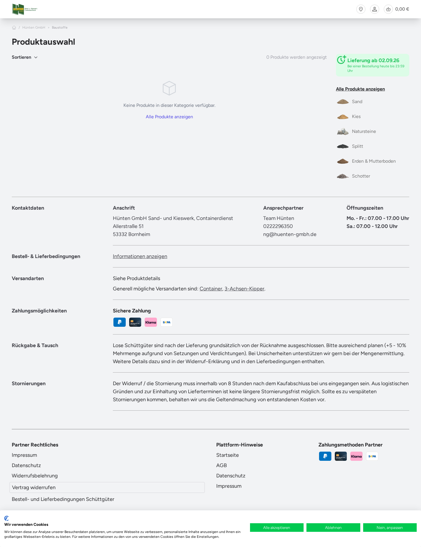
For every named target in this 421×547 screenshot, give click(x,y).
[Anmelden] (374, 9)
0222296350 (278, 226)
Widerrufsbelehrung (35, 476)
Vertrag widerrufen (34, 487)
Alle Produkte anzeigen (169, 116)
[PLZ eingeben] (360, 9)
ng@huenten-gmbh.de (289, 234)
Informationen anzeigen (140, 256)
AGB (221, 465)
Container (211, 289)
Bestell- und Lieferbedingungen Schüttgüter (63, 499)
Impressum (24, 455)
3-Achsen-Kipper (244, 289)
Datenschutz (26, 465)
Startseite (227, 455)
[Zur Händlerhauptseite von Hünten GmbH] (25, 9)
